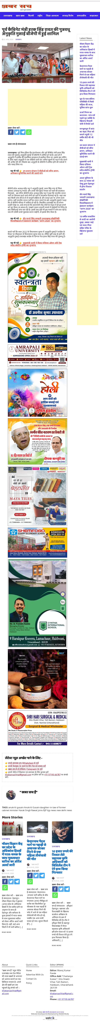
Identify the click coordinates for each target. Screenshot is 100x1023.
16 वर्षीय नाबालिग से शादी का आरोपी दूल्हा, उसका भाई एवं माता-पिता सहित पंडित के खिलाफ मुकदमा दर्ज (87, 225)
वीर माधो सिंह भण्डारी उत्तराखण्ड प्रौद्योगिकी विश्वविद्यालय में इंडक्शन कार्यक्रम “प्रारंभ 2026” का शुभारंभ (87, 203)
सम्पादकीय (81, 15)
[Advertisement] (37, 107)
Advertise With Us (35, 974)
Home (29, 970)
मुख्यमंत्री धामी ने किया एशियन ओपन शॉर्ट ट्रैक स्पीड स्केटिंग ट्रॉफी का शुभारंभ (87, 167)
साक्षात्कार (94, 15)
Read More (6, 932)
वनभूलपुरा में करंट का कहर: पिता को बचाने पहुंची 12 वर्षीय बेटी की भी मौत (87, 134)
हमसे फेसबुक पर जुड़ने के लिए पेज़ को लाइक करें (27, 766)
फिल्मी (31, 15)
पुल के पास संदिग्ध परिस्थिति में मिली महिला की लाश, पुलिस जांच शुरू (87, 103)
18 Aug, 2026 (34, 867)
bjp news (51, 810)
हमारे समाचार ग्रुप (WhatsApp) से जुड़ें (23, 763)
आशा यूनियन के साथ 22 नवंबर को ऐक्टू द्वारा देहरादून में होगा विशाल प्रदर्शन (87, 183)
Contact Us (31, 978)
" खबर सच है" (29, 792)
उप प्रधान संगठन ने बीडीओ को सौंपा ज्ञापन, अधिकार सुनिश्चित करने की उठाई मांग (87, 151)
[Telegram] (23, 132)
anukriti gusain (16, 807)
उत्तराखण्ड (8, 15)
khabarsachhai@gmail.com (18, 774)
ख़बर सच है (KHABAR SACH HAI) (53, 1012)
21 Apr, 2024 (8, 39)
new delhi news (64, 810)
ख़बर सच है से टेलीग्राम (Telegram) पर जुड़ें (25, 769)
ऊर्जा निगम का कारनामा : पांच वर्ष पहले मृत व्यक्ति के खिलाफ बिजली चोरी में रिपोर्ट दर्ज (87, 118)
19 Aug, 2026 (9, 873)
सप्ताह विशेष (67, 15)
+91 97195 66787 (52, 774)
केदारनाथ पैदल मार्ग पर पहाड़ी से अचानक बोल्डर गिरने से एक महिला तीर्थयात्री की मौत (36, 850)
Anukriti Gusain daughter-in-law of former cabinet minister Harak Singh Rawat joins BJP (34, 809)
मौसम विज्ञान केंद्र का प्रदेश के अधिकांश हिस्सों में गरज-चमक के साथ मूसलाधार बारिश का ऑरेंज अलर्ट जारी (12, 855)
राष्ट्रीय (40, 15)
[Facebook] (11, 132)
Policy (29, 983)
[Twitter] (17, 132)
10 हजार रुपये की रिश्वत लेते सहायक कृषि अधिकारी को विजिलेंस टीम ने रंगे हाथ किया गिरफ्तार (62, 862)
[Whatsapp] (29, 132)
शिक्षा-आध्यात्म (52, 15)
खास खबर (20, 15)
